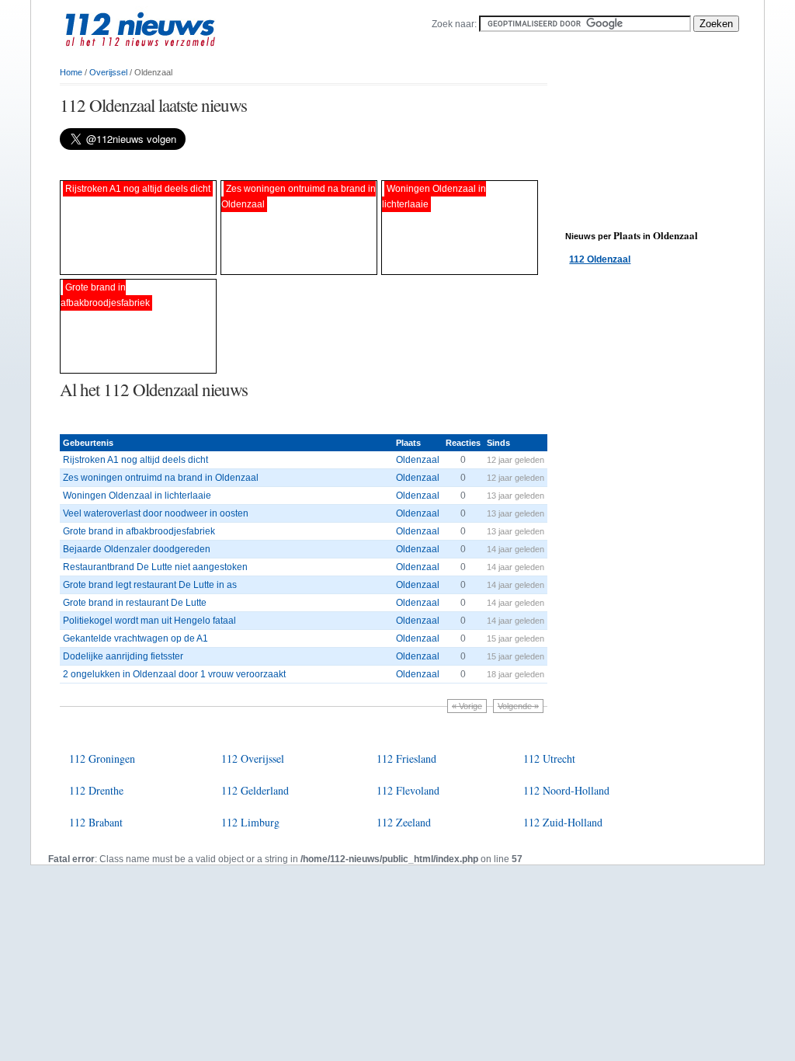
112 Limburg (250, 822)
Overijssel (108, 72)
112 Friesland (406, 758)
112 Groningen (102, 758)
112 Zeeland (404, 822)
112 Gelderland (255, 790)
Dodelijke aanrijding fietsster (123, 656)
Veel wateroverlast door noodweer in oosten (155, 513)
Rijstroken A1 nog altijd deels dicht (135, 459)
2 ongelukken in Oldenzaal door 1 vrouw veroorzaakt (174, 674)
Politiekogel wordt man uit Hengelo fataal (149, 620)
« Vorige (467, 706)
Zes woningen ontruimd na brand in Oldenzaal (161, 477)
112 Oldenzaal (599, 259)
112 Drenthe (96, 790)
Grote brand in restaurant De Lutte (135, 602)
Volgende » (518, 706)
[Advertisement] (241, 165)
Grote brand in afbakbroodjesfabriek (139, 531)
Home (71, 72)
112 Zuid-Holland (562, 822)
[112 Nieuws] (164, 55)
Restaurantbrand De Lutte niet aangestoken (155, 567)
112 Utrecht (549, 758)
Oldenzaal (417, 459)
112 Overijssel (252, 758)
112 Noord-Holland (566, 790)
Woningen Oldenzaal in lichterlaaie (137, 495)
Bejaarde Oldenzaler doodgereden (136, 549)
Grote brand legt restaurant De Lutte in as (150, 584)
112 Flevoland (408, 790)
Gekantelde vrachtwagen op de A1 (135, 638)
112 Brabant (96, 822)
